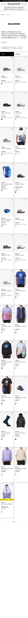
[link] (4, 522)
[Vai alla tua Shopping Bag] (25, 4)
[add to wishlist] (12, 58)
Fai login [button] (7, 7)
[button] (22, 4)
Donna (2, 14)
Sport (20, 47)
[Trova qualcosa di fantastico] (5, 4)
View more (24, 37)
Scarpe (14, 47)
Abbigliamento (5, 47)
